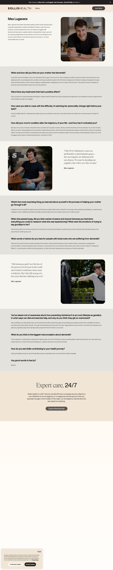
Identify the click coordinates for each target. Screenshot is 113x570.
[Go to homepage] (19, 8)
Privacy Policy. (35, 560)
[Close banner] (110, 2)
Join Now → (76, 2)
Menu (37, 8)
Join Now (98, 8)
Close (39, 551)
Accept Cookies (30, 564)
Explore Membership (56, 408)
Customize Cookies (15, 564)
